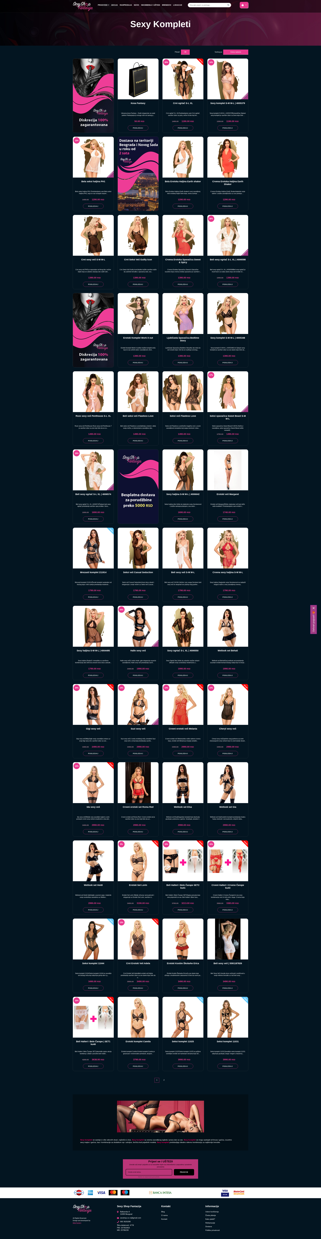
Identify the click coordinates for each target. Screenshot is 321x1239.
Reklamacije (210, 1223)
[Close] (314, 608)
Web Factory (77, 1223)
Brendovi (166, 5)
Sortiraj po (218, 52)
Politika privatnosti (212, 1230)
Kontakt (164, 1219)
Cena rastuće (235, 52)
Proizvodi (102, 5)
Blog (163, 1212)
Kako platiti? (210, 1219)
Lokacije (177, 5)
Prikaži (177, 52)
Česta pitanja (210, 1215)
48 (185, 52)
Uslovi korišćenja (212, 1212)
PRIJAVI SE (184, 1172)
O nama (164, 1215)
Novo (136, 5)
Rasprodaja (126, 5)
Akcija (114, 5)
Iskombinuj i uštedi (150, 5)
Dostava (208, 1226)
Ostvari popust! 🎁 (313, 621)
